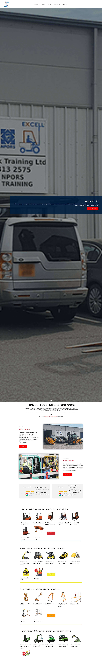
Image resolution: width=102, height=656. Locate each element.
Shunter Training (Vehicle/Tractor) (49, 645)
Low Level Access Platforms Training (38, 621)
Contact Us (57, 4)
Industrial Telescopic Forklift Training (50, 562)
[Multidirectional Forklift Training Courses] (63, 516)
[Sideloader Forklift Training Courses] (26, 531)
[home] (6, 4)
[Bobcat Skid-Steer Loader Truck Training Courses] (63, 555)
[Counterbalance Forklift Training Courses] (26, 516)
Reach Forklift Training (38, 522)
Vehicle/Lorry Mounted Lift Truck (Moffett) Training (25, 646)
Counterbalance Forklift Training (25, 523)
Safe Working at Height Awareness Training (75, 604)
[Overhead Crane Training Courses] (39, 531)
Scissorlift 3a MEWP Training (25, 604)
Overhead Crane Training (37, 538)
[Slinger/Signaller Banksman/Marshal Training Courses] (26, 571)
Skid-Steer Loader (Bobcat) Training (62, 562)
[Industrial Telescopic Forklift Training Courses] (51, 555)
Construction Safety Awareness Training (75, 562)
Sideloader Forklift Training (25, 538)
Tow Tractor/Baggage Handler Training (63, 645)
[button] (2, 205)
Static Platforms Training (25, 621)
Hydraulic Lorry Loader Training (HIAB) (38, 645)
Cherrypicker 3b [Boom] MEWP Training (38, 604)
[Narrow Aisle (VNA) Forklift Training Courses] (75, 516)
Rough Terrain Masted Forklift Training (38, 562)
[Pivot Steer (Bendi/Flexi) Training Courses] (51, 516)
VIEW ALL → (51, 533)
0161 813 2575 (64, 4)
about (44, 4)
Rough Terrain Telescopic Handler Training (24, 563)
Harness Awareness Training (49, 604)
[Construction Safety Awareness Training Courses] (76, 555)
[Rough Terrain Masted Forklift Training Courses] (38, 555)
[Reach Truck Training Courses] (38, 516)
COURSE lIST (37, 4)
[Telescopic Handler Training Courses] (26, 555)
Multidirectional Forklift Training (63, 523)
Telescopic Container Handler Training (75, 645)
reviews (50, 4)
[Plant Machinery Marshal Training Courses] (38, 571)
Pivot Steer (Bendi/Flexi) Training (50, 523)
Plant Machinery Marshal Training (37, 579)
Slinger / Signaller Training (24, 578)
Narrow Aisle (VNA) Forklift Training (74, 523)
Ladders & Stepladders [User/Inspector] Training (63, 605)
